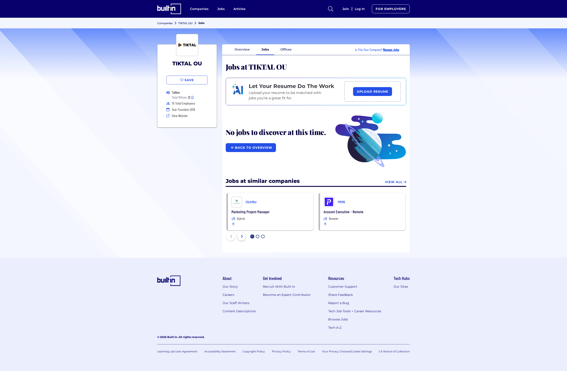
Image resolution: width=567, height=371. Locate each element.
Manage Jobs (391, 49)
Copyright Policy (254, 351)
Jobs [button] (265, 49)
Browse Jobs (338, 319)
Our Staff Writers (236, 303)
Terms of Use (306, 351)
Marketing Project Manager (250, 211)
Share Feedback (340, 295)
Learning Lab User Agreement (177, 351)
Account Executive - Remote (343, 211)
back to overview (253, 148)
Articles (239, 9)
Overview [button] (242, 49)
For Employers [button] (391, 9)
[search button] (330, 9)
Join (345, 9)
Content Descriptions (239, 311)
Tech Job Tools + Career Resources (354, 311)
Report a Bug (338, 303)
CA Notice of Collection (394, 351)
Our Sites (401, 287)
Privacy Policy (281, 351)
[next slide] (241, 236)
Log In (360, 9)
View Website (180, 115)
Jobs (221, 9)
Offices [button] (285, 49)
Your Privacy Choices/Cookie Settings (347, 351)
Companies (199, 9)
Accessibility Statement (220, 351)
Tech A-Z (335, 328)
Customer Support (342, 287)
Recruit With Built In (279, 287)
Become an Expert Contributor (287, 295)
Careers (228, 295)
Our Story (230, 287)
